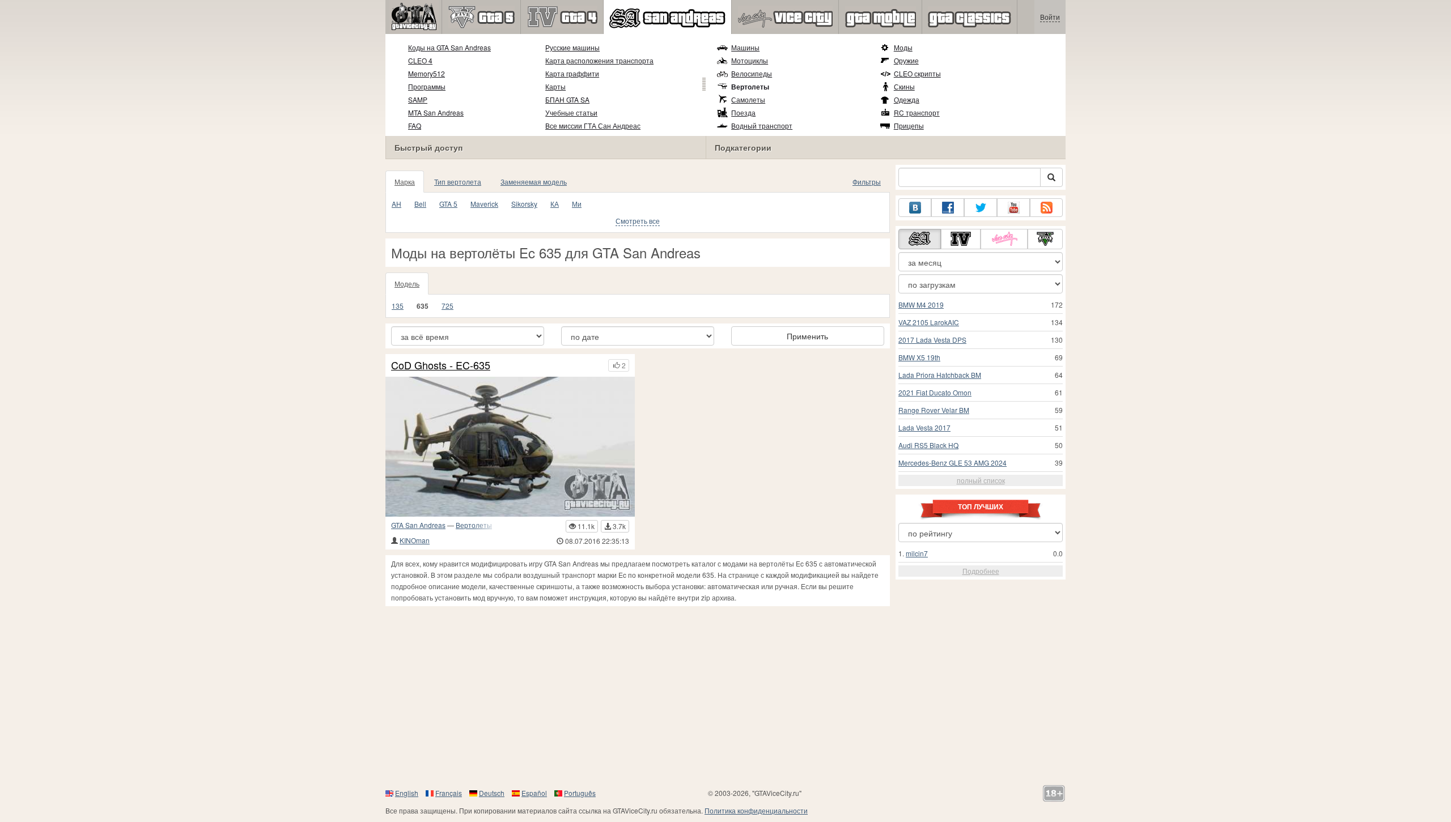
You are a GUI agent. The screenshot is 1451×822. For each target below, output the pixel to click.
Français (448, 793)
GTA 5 (448, 203)
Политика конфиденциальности (756, 810)
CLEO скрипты (917, 73)
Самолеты (748, 99)
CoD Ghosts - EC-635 (440, 365)
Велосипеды (751, 73)
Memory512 (426, 73)
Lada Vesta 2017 (924, 427)
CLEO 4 (420, 60)
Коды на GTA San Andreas (449, 47)
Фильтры (866, 181)
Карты (555, 86)
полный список (981, 480)
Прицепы (909, 125)
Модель (406, 283)
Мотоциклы (749, 60)
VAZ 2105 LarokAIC (928, 322)
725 (447, 305)
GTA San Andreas (418, 525)
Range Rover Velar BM (933, 410)
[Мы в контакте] (914, 207)
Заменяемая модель (533, 181)
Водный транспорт (761, 125)
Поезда (743, 112)
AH (396, 203)
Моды (903, 47)
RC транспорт (917, 112)
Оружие (906, 60)
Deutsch (491, 793)
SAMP (417, 99)
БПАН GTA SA (567, 99)
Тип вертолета (457, 181)
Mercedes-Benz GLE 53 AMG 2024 (952, 462)
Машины (745, 47)
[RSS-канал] (1046, 207)
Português (580, 793)
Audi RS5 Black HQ (928, 445)
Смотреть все (638, 220)
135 (398, 305)
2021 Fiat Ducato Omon (934, 392)
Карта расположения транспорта (599, 60)
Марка (404, 181)
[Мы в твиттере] (980, 207)
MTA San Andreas (436, 112)
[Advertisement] (725, 696)
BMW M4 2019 (921, 304)
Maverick (484, 203)
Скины (904, 86)
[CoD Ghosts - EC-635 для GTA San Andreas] (510, 447)
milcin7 (917, 553)
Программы (427, 86)
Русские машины (572, 47)
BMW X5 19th (919, 357)
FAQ (414, 125)
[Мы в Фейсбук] (947, 207)
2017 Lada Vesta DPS (932, 339)
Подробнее (980, 571)
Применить (807, 336)
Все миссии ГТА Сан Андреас (592, 125)
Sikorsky (524, 203)
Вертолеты (750, 87)
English (406, 793)
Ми (577, 203)
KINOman (415, 540)
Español (534, 793)
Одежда (906, 99)
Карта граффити (572, 73)
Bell (420, 203)
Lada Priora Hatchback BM (939, 375)
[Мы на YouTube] (1013, 207)
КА (554, 203)
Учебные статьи (571, 112)
